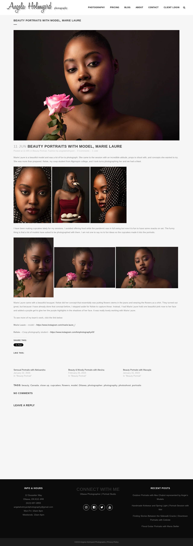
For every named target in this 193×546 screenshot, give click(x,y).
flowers (66, 385)
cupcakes (56, 385)
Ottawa (83, 385)
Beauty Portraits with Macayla (137, 370)
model (74, 385)
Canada (34, 385)
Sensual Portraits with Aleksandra (29, 370)
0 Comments (83, 151)
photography (110, 385)
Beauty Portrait (40, 151)
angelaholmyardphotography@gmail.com (33, 507)
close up (44, 385)
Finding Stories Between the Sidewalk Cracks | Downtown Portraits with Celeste (160, 518)
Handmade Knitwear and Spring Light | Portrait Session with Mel (160, 507)
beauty (25, 385)
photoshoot (125, 385)
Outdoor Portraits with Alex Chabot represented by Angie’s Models (160, 497)
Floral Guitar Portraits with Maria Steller (160, 526)
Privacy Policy (113, 542)
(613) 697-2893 (33, 503)
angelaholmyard (66, 151)
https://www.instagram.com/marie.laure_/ (55, 325)
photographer (95, 385)
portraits (136, 385)
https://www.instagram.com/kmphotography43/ (72, 332)
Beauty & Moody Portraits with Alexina (86, 370)
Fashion (52, 151)
